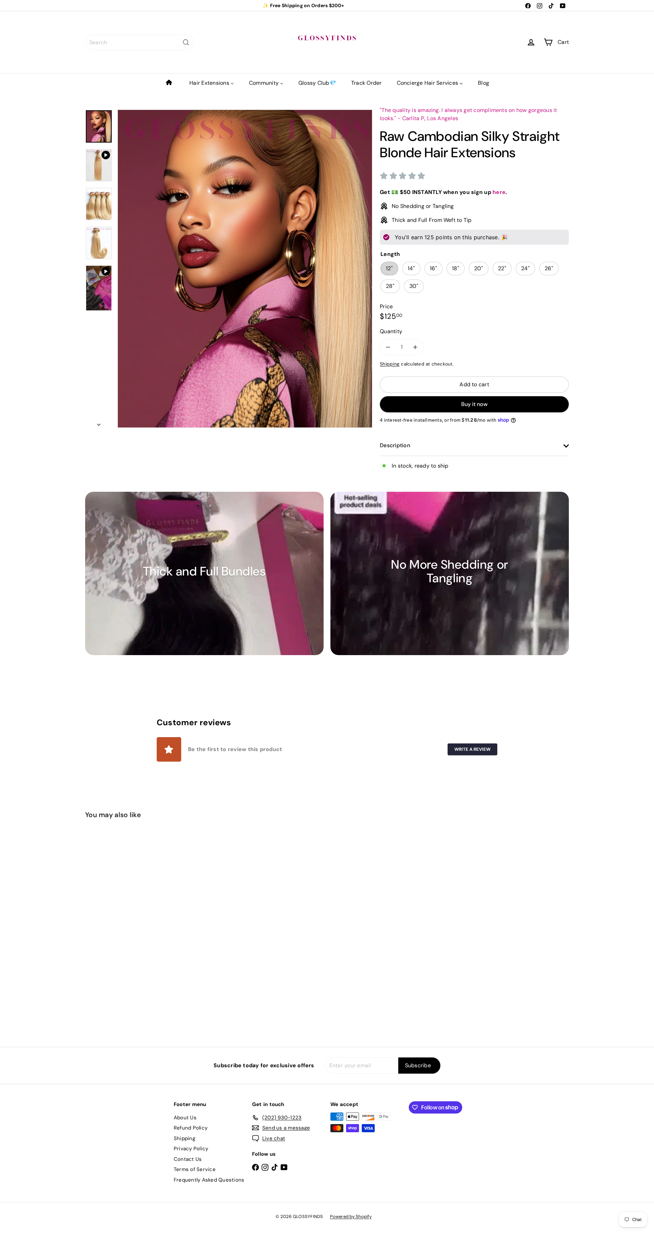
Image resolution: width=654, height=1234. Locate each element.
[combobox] (139, 42)
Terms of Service (195, 1169)
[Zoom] (245, 268)
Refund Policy (190, 1127)
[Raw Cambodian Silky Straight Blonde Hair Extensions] (122, 907)
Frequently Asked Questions (209, 1179)
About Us (185, 1117)
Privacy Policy (191, 1148)
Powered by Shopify (351, 1216)
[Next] (98, 422)
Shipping (390, 364)
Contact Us (188, 1159)
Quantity (391, 331)
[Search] (186, 42)
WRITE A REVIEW (472, 749)
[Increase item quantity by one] (415, 347)
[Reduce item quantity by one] (388, 347)
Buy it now (474, 404)
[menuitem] (169, 83)
